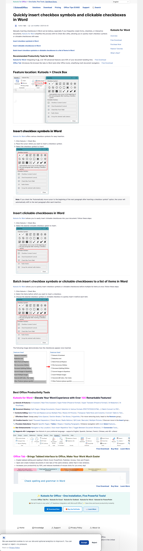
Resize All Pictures (69, 413)
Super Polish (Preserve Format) (68, 403)
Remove (112, 416)
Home (21, 528)
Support (86, 7)
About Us (96, 528)
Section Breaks (55, 416)
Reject (94, 543)
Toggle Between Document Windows (86, 428)
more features (107, 424)
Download (47, 7)
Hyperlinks (76, 416)
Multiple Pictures (95, 420)
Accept (84, 543)
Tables (53, 424)
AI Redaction (113, 403)
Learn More (125, 449)
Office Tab (17, 63)
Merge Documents (47, 409)
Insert (121, 420)
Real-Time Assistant (48, 403)
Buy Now (114, 449)
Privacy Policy (76, 528)
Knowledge (39, 528)
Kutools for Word (28, 34)
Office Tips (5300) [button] (72, 7)
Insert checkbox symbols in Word (26, 41)
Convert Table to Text (114, 413)
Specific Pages (43, 424)
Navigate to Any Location (40, 428)
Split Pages (35, 409)
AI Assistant (35, 403)
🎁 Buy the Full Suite (73, 509)
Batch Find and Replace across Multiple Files (45, 413)
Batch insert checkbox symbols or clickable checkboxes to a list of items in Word (43, 50)
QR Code (77, 420)
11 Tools (109, 428)
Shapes (60, 424)
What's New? (115, 53)
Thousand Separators (41, 420)
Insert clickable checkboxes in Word (27, 46)
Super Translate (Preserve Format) (94, 403)
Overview (114, 36)
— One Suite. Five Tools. (35, 2)
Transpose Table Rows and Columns (91, 413)
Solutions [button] (36, 7)
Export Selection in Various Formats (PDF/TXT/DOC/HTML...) (78, 409)
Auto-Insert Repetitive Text (62, 428)
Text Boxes (66, 416)
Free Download (116, 40)
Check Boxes (55, 420)
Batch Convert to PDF (110, 409)
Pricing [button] (58, 7)
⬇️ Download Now (53, 509)
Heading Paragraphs (71, 424)
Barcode (85, 420)
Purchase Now (116, 44)
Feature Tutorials (117, 49)
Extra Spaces (43, 416)
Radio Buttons (67, 420)
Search (98, 7)
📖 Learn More (91, 509)
